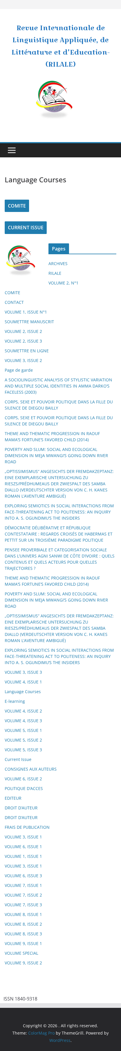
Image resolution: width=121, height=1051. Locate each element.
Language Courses (23, 691)
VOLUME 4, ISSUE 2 (23, 711)
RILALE (54, 273)
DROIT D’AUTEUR (21, 808)
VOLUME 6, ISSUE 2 (23, 778)
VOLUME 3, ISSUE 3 (23, 672)
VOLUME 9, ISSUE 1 (23, 943)
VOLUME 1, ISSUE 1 (23, 856)
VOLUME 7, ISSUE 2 (23, 895)
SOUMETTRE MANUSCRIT (29, 321)
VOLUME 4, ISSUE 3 (23, 720)
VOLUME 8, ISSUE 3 (23, 934)
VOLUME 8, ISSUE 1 (23, 914)
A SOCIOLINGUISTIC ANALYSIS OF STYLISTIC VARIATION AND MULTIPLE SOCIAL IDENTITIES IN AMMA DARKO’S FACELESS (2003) (58, 386)
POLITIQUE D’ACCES (24, 788)
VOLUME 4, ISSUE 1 (23, 682)
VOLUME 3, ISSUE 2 (23, 360)
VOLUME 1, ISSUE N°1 (26, 312)
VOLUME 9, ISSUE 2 (23, 963)
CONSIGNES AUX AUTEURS (31, 769)
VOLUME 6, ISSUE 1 (23, 846)
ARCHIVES (58, 263)
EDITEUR (13, 798)
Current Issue (18, 759)
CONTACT (14, 302)
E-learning (15, 701)
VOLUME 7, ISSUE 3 (23, 904)
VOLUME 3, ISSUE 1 (23, 837)
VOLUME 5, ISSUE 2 (23, 740)
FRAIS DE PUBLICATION (27, 827)
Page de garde (19, 370)
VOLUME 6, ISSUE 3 (23, 875)
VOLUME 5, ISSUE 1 (23, 730)
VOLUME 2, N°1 (63, 283)
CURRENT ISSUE (25, 227)
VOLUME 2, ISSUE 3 (23, 341)
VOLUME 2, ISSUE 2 (23, 331)
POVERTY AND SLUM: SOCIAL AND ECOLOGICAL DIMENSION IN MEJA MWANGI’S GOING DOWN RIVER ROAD (56, 455)
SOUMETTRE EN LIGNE (27, 350)
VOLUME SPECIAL (21, 953)
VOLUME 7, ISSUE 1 (23, 885)
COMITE (17, 206)
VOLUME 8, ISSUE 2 (23, 924)
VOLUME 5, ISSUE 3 (23, 749)
